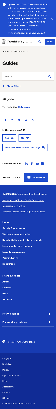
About (6, 281)
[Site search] (49, 76)
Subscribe (39, 177)
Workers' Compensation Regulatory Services (24, 211)
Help (5, 293)
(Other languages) (22, 342)
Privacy (5, 369)
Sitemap (6, 398)
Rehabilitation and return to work (22, 240)
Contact (6, 287)
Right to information (11, 375)
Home (6, 51)
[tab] (26, 163)
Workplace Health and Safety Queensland (23, 200)
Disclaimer (7, 364)
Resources (19, 51)
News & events (11, 275)
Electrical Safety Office (14, 205)
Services (7, 299)
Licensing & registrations (17, 246)
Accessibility (8, 386)
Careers (6, 392)
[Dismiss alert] (52, 18)
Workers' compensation (16, 234)
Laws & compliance (13, 252)
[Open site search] (39, 41)
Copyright (6, 358)
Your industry (10, 258)
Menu (50, 41)
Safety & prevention (14, 228)
